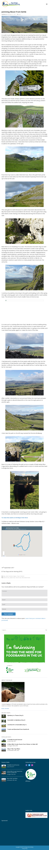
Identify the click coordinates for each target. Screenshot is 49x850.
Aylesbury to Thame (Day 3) (15, 715)
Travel (18, 576)
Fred (19, 14)
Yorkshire (22, 576)
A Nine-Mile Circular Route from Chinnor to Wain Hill (22, 744)
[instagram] (32, 765)
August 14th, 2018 (13, 745)
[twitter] (29, 765)
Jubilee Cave (12, 577)
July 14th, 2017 (12, 741)
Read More (5, 708)
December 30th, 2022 (14, 750)
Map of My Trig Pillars (13, 749)
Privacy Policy (24, 848)
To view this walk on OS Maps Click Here (15, 518)
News (4, 576)
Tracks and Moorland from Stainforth (18, 729)
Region (14, 576)
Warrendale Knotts (26, 577)
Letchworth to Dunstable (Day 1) (16, 724)
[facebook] (26, 765)
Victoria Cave (18, 577)
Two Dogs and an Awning (28, 847)
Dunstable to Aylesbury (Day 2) (16, 720)
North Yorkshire (9, 576)
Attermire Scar (6, 577)
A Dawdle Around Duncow (14, 739)
